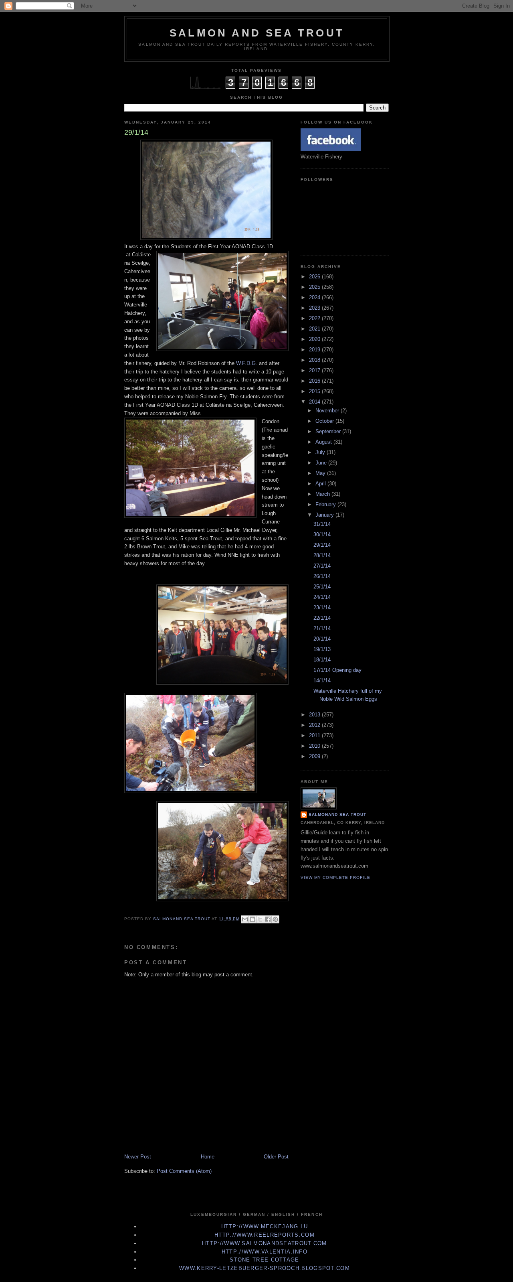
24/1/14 (322, 597)
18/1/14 (322, 660)
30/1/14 (322, 534)
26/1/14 (322, 576)
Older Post (276, 1157)
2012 (315, 725)
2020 (315, 339)
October (325, 421)
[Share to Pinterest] (275, 919)
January (325, 515)
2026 (315, 277)
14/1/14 (322, 681)
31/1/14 (322, 524)
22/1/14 (322, 618)
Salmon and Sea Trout (257, 33)
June (321, 463)
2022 (315, 318)
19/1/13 (322, 649)
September (328, 431)
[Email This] (245, 919)
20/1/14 (322, 639)
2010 (315, 746)
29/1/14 (322, 545)
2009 (315, 756)
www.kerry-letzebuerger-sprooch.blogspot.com (264, 1268)
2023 (315, 308)
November (328, 411)
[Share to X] (260, 919)
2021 (315, 329)
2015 (315, 391)
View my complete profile (335, 877)
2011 (315, 735)
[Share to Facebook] (268, 919)
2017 (315, 370)
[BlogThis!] (252, 919)
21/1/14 (322, 628)
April (321, 484)
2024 (315, 297)
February (326, 504)
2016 (315, 381)
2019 (315, 350)
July (321, 452)
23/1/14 (322, 607)
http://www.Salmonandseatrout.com (264, 1243)
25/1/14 (322, 587)
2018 (315, 360)
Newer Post (137, 1157)
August (324, 442)
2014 (315, 402)
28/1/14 (322, 555)
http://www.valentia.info (264, 1252)
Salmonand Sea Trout (337, 814)
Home (207, 1157)
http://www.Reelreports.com (264, 1235)
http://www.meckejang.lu (264, 1226)
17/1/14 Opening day (337, 670)
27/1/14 (322, 566)
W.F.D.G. (246, 363)
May (321, 473)
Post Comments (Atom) (184, 1171)
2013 (315, 715)
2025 (315, 287)
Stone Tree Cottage (264, 1260)
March (323, 494)
